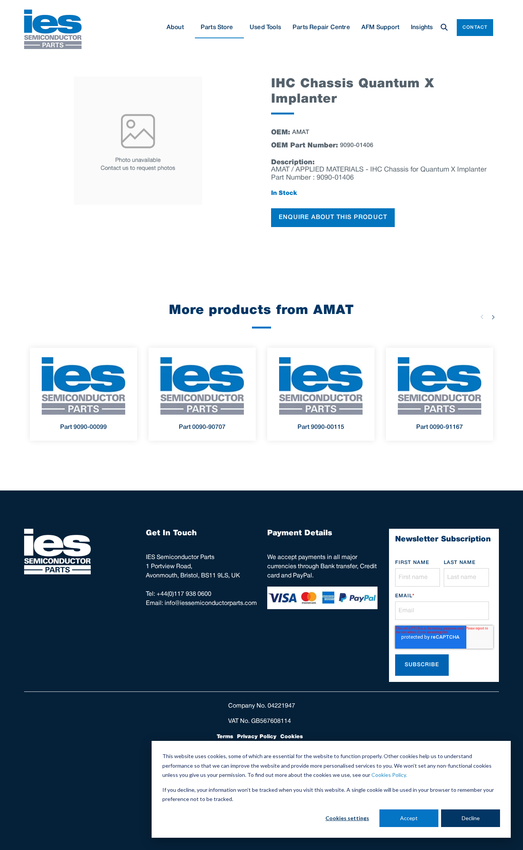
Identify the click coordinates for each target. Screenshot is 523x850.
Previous (481, 317)
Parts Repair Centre (321, 27)
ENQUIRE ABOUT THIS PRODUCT (333, 217)
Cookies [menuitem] (291, 736)
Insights (422, 27)
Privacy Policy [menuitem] (256, 736)
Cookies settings (347, 818)
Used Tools (265, 27)
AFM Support (380, 27)
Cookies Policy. (389, 775)
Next (493, 317)
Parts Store (217, 27)
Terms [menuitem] (225, 736)
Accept (409, 818)
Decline (471, 818)
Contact (475, 27)
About (175, 27)
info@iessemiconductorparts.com (211, 603)
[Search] (444, 27)
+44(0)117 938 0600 (184, 594)
